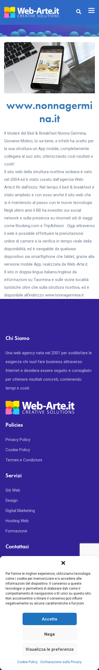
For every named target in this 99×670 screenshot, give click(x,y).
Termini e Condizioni (24, 459)
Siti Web (13, 490)
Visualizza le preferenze (50, 649)
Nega (49, 634)
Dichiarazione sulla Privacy (61, 662)
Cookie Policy (27, 662)
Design (12, 500)
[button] (63, 563)
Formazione (16, 531)
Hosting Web (17, 520)
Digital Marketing (20, 510)
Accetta (49, 619)
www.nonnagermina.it (49, 112)
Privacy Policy (18, 439)
